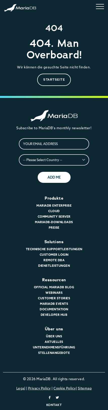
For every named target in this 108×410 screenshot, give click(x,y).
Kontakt (54, 405)
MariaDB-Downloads (54, 222)
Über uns (54, 329)
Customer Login (54, 254)
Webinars (54, 293)
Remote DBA (54, 260)
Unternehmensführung (54, 347)
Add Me (54, 177)
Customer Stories (54, 298)
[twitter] (57, 397)
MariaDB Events (54, 304)
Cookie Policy (64, 388)
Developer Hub (54, 315)
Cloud (54, 211)
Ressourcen (54, 280)
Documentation (54, 309)
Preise (54, 227)
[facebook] (50, 397)
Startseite (54, 79)
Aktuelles (54, 342)
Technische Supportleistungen (54, 249)
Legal (20, 388)
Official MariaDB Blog (54, 287)
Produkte (54, 198)
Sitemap (85, 388)
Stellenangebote (54, 353)
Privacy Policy (39, 388)
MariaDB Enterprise (54, 205)
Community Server (54, 216)
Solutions (54, 241)
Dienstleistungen (54, 265)
